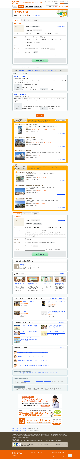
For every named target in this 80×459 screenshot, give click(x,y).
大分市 (21, 372)
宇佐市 (54, 372)
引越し (19, 440)
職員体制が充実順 (52, 70)
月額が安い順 (37, 70)
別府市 (24, 372)
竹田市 (43, 372)
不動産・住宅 (14, 440)
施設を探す (21, 6)
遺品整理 (48, 440)
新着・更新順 (22, 70)
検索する (41, 60)
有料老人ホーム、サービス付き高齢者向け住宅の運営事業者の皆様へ (39, 413)
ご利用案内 (61, 1)
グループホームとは (36, 15)
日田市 (30, 372)
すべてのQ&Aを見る (62, 347)
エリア (18, 20)
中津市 (27, 372)
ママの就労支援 (32, 440)
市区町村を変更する (37, 30)
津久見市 (40, 372)
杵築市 (51, 372)
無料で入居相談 (29, 6)
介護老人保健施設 (47, 381)
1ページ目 (40, 115)
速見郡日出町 (31, 373)
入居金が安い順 (29, 70)
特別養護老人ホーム (39, 381)
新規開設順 (43, 70)
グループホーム (27, 381)
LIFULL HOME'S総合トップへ (49, 1)
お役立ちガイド (38, 6)
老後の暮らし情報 (54, 440)
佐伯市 (33, 372)
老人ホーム (23, 440)
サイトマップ (66, 1)
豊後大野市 (58, 372)
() (38, 42)
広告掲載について (56, 1)
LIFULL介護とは (34, 452)
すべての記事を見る (62, 322)
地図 (36, 20)
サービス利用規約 (54, 452)
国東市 (21, 373)
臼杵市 (36, 372)
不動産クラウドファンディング (41, 440)
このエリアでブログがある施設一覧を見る (58, 298)
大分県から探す (61, 26)
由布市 (62, 372)
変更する (52, 48)
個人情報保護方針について (63, 452)
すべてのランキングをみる (60, 120)
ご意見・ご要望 (46, 452)
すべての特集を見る (62, 273)
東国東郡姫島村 (26, 373)
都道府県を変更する (35, 26)
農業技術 (59, 440)
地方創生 (27, 440)
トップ (15, 6)
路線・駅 (27, 20)
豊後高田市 (47, 372)
